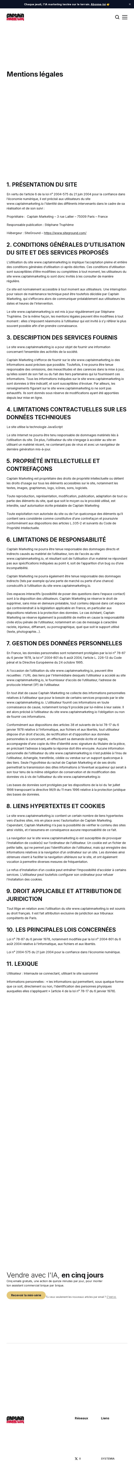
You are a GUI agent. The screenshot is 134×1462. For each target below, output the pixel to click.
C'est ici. (111, 1296)
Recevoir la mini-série (26, 1295)
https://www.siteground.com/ (65, 233)
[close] (130, 4)
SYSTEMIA (107, 1458)
